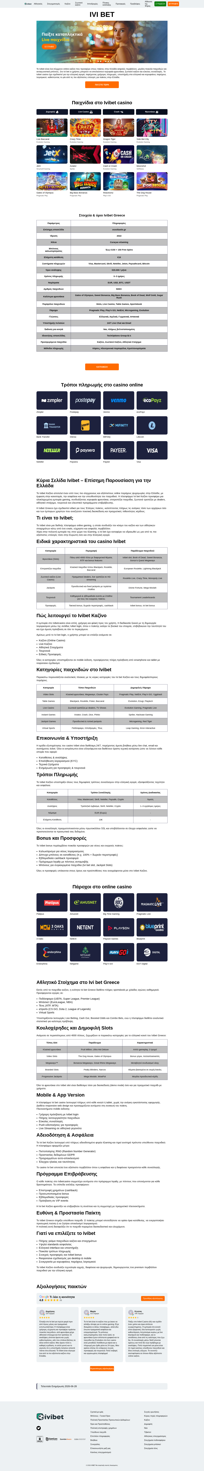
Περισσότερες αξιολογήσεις (102, 1368)
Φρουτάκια (150, 112)
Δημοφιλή (50, 112)
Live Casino (83, 112)
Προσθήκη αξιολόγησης (153, 1298)
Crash (116, 112)
